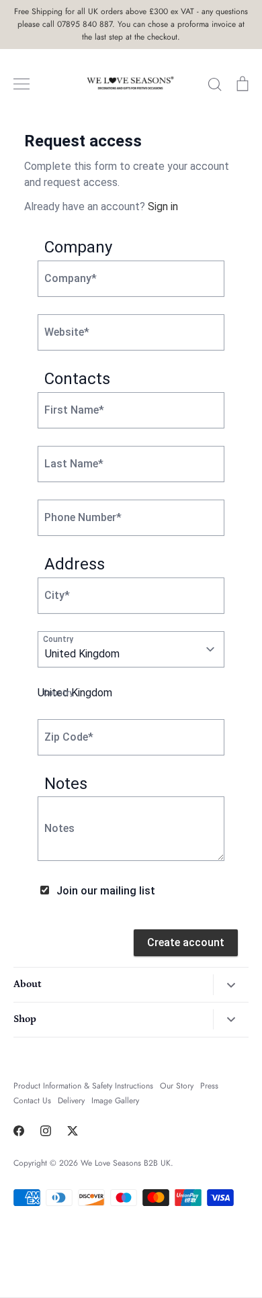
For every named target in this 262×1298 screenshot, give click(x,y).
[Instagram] (45, 1130)
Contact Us (32, 1101)
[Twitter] (72, 1130)
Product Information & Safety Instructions (83, 1086)
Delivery (71, 1101)
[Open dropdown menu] (231, 984)
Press (209, 1086)
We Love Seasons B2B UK (126, 1163)
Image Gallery (115, 1101)
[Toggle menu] (21, 84)
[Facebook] (18, 1130)
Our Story (176, 1086)
